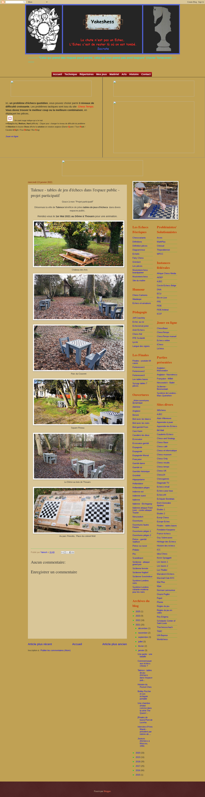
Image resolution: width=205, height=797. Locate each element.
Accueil (57, 74)
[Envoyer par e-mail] (62, 552)
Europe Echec (163, 522)
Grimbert (136, 262)
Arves (159, 238)
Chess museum (164, 454)
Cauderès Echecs (165, 434)
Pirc (134, 554)
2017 (138, 766)
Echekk (135, 254)
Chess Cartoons (139, 295)
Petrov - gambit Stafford (139, 540)
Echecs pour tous (165, 491)
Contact (146, 74)
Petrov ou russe (139, 546)
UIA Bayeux (162, 635)
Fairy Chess (138, 258)
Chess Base (162, 442)
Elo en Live (162, 298)
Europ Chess (163, 517)
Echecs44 (161, 495)
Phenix (160, 602)
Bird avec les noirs (140, 423)
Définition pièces (139, 246)
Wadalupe (136, 299)
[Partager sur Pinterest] (73, 552)
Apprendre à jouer (165, 422)
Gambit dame (138, 463)
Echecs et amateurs (141, 303)
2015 (138, 775)
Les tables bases (140, 379)
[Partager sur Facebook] (70, 552)
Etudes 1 (161, 509)
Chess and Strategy (166, 438)
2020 (138, 753)
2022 (138, 620)
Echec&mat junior (140, 326)
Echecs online (163, 340)
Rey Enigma (162, 617)
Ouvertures (137, 521)
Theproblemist (163, 250)
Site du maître (138, 280)
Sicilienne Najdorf (140, 572)
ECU (159, 294)
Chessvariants (139, 238)
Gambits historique (141, 471)
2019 (138, 757)
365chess (161, 410)
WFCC (160, 254)
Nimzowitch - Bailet (165, 383)
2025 (138, 611)
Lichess (160, 348)
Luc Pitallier (162, 570)
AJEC (159, 281)
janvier (141, 650)
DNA (159, 289)
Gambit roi (137, 467)
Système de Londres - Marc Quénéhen (167, 394)
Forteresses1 (138, 367)
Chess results (163, 463)
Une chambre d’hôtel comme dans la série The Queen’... (145, 708)
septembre (143, 637)
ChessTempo (163, 332)
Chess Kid (137, 334)
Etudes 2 (161, 513)
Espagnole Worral (140, 455)
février (141, 646)
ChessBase (162, 328)
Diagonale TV (163, 483)
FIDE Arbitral (162, 310)
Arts (124, 74)
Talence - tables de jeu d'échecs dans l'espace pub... (145, 675)
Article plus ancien (114, 644)
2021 (138, 625)
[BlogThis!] (65, 552)
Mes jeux (101, 74)
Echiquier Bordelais (165, 499)
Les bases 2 (162, 566)
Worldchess (162, 639)
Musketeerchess (140, 277)
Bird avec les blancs (141, 419)
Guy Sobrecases (164, 538)
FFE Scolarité (138, 338)
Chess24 (161, 475)
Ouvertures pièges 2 (141, 535)
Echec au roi (138, 322)
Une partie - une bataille (145, 655)
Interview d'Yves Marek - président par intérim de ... (145, 730)
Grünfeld (136, 475)
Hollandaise (137, 483)
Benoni (135, 415)
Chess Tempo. (85, 106)
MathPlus (161, 242)
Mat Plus (161, 582)
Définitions (137, 242)
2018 (138, 761)
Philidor (135, 550)
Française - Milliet (165, 379)
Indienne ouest (139, 496)
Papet (159, 598)
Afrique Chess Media (166, 273)
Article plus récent (40, 644)
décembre (143, 628)
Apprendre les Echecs (167, 426)
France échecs (164, 533)
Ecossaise (137, 439)
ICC (159, 550)
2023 (138, 616)
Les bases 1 (162, 562)
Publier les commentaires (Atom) (56, 650)
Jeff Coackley (138, 318)
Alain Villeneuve (164, 418)
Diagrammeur (138, 250)
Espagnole (137, 447)
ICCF (159, 314)
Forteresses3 (138, 375)
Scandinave (137, 558)
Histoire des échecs (166, 546)
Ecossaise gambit (140, 443)
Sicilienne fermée (140, 568)
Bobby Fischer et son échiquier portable (144, 695)
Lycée (135, 342)
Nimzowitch (137, 517)
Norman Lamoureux (166, 590)
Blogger (107, 791)
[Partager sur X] (67, 552)
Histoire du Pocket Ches (145, 685)
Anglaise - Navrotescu (167, 374)
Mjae (159, 586)
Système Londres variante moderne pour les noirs (140, 589)
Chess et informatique (167, 450)
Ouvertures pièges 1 (141, 531)
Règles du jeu (163, 606)
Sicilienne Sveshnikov (142, 576)
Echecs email (163, 487)
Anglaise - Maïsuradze (162, 369)
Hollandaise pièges (141, 488)
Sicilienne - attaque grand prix (141, 563)
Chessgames (163, 479)
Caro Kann (137, 431)
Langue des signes (141, 346)
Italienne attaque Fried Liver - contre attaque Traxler (142, 510)
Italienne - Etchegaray (142, 504)
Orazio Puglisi (163, 594)
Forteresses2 (138, 371)
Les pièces (137, 266)
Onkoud (160, 246)
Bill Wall (160, 430)
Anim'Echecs (138, 330)
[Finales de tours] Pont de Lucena (145, 719)
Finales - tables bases (167, 526)
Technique (71, 74)
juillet (140, 641)
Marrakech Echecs (165, 574)
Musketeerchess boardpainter (140, 271)
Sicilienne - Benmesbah (162, 387)
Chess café (162, 446)
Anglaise (136, 411)
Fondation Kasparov (166, 530)
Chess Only (162, 459)
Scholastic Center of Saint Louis (166, 622)
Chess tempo (163, 467)
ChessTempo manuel (166, 336)
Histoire (134, 74)
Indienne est (138, 492)
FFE (159, 302)
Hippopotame (138, 479)
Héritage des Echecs (166, 542)
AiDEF (160, 277)
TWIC (159, 631)
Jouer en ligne (12, 136)
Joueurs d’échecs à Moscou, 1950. (144, 742)
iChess (160, 344)
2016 (138, 770)
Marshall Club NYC (165, 578)
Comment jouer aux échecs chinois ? (145, 663)
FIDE (159, 306)
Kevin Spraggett (164, 558)
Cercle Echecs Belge (166, 285)
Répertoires (87, 74)
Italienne (136, 500)
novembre (143, 633)
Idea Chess (162, 554)
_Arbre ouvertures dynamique (140, 401)
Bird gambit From (140, 427)
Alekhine (136, 407)
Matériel (114, 74)
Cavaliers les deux (140, 435)
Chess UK (161, 471)
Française (137, 459)
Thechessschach (165, 627)
